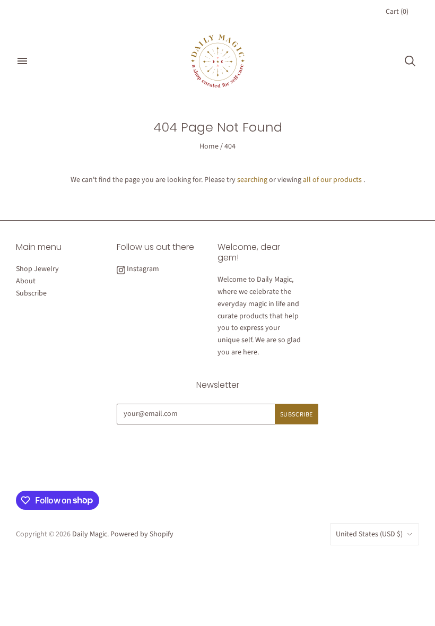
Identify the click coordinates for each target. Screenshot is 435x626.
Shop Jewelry (37, 269)
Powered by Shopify (141, 534)
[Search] (410, 61)
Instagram (142, 269)
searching (252, 180)
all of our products (332, 180)
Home (209, 146)
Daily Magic (89, 534)
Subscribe (31, 293)
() (397, 11)
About (26, 281)
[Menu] (22, 61)
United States (369, 534)
